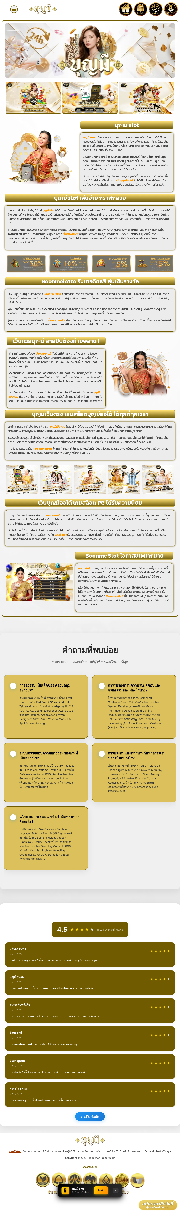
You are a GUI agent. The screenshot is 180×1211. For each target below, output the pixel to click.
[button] (14, 9)
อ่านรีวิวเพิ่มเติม (90, 1116)
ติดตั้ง (101, 1190)
